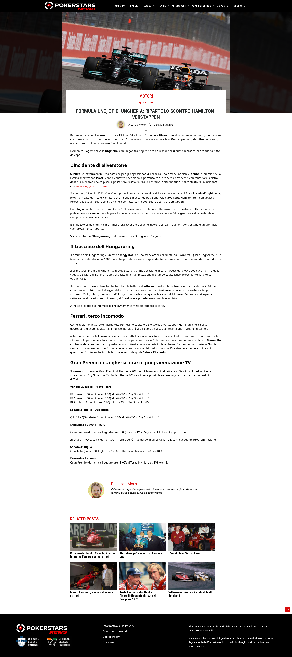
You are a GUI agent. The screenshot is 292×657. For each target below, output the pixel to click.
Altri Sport (179, 5)
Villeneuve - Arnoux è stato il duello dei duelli (190, 594)
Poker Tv (119, 5)
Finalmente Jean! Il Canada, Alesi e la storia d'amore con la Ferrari (92, 555)
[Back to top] (287, 609)
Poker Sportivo (201, 5)
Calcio (134, 5)
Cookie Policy (111, 637)
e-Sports (222, 5)
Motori (146, 96)
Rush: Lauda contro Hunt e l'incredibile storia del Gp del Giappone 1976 (137, 596)
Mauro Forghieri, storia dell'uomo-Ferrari (91, 594)
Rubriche (239, 5)
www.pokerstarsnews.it (206, 638)
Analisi (148, 102)
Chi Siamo (109, 642)
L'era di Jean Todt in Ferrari (185, 553)
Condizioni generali (115, 631)
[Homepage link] (70, 6)
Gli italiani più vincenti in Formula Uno (140, 555)
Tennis (162, 5)
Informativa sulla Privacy (118, 626)
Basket (148, 5)
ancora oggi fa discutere (91, 186)
